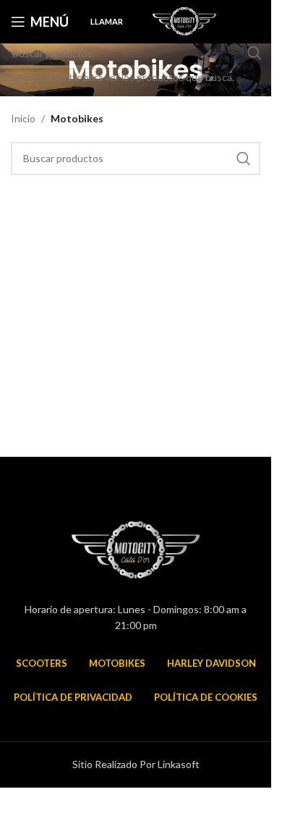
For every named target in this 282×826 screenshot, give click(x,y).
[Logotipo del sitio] (184, 20)
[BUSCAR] (254, 52)
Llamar (106, 21)
